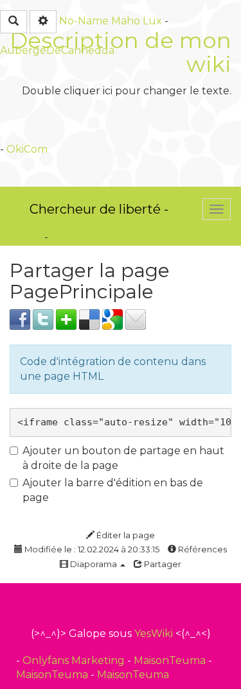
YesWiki (153, 633)
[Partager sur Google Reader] (112, 318)
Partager (161, 564)
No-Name (84, 21)
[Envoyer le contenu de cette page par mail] (135, 318)
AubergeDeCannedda (57, 50)
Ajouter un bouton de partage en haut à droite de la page (123, 458)
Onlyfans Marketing (74, 660)
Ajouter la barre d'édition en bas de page (112, 490)
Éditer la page (124, 535)
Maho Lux (136, 21)
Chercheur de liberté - (99, 209)
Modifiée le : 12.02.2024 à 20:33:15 (90, 549)
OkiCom (27, 149)
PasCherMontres (94, 237)
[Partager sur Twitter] (43, 318)
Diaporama (93, 564)
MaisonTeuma (171, 660)
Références (201, 549)
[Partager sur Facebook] (20, 318)
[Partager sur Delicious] (89, 318)
